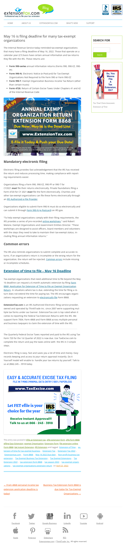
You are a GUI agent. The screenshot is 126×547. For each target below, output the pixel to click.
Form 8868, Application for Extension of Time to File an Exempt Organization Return (40, 286)
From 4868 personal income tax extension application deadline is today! (21, 489)
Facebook (16, 523)
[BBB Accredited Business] (105, 14)
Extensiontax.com (12, 454)
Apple (15, 537)
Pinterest (32, 537)
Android (99, 523)
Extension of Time (67, 447)
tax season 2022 (52, 462)
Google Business (49, 523)
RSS (64, 537)
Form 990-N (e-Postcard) (39, 210)
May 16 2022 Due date (45, 454)
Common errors (54, 259)
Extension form (52, 443)
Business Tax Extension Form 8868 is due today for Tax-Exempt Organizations (62, 489)
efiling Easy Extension (13, 443)
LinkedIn (67, 523)
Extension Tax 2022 (66, 451)
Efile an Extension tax (36, 439)
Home (10, 23)
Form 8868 (8, 447)
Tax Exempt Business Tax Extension (31, 458)
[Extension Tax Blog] (29, 11)
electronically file (48, 297)
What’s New (72, 23)
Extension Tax (49, 451)
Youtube (83, 523)
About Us (26, 23)
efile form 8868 (72, 439)
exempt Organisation (34, 443)
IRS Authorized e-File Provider (22, 199)
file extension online (68, 443)
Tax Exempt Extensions (60, 458)
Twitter (32, 523)
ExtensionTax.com (48, 23)
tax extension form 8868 (31, 462)
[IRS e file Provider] (117, 9)
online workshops (52, 221)
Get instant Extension (24, 447)
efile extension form (56, 439)
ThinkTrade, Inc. (63, 541)
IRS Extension (41, 447)
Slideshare (48, 537)
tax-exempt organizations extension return (32, 465)
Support (90, 23)
